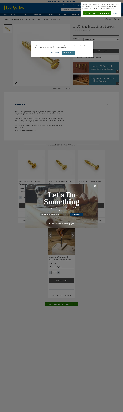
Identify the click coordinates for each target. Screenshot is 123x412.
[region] (62, 49)
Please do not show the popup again (62, 224)
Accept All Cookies (68, 52)
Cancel (115, 13)
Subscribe (76, 214)
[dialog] (101, 9)
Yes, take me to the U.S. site (96, 13)
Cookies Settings (54, 52)
